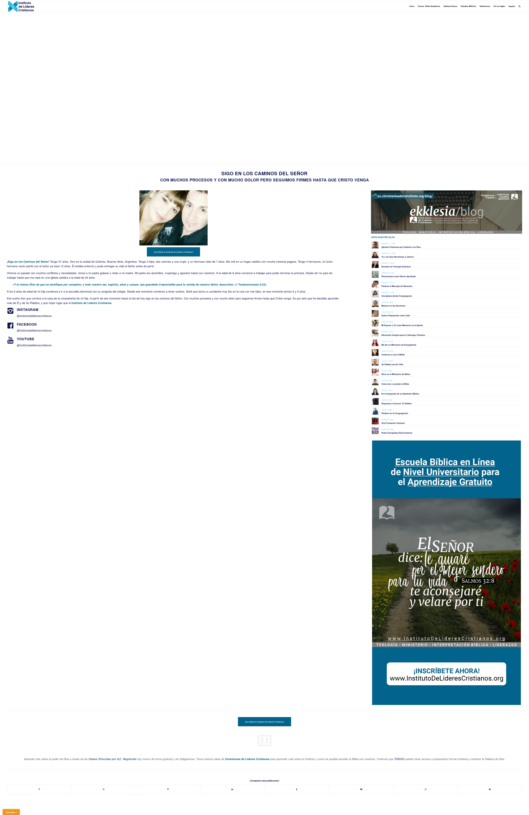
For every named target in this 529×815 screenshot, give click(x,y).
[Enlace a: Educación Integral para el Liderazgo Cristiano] (375, 333)
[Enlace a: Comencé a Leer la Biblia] (375, 352)
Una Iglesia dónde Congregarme (396, 295)
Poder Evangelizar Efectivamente (396, 432)
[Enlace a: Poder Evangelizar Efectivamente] (375, 430)
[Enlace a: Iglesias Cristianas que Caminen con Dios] (375, 245)
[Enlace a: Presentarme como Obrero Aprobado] (375, 274)
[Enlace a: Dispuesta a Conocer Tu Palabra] (375, 401)
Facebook (27, 324)
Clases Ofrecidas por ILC (104, 759)
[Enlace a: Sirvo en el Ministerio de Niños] (375, 372)
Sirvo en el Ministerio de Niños (395, 374)
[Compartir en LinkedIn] (232, 789)
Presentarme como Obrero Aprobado (398, 276)
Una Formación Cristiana (393, 423)
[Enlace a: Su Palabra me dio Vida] (375, 362)
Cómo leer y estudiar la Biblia (395, 384)
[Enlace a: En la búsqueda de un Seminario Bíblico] (375, 391)
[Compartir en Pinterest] (168, 789)
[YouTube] (10, 340)
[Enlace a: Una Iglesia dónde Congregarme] (375, 293)
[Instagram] (10, 310)
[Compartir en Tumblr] (297, 789)
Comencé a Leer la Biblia (393, 354)
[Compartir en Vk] (361, 789)
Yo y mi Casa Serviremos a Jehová (397, 256)
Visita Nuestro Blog (383, 237)
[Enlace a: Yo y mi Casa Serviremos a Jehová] (375, 254)
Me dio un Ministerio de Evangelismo (398, 344)
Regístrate (129, 759)
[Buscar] (519, 6)
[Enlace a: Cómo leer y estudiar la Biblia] (375, 382)
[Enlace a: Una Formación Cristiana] (375, 421)
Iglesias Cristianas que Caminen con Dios (401, 247)
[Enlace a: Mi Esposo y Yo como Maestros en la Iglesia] (375, 323)
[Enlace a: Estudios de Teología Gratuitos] (375, 264)
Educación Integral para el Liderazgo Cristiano (403, 335)
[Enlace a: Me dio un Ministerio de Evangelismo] (375, 342)
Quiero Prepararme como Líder (395, 315)
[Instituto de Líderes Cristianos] (21, 6)
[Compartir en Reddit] (425, 789)
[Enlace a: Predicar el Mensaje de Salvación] (375, 284)
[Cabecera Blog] (446, 212)
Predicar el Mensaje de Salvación (396, 286)
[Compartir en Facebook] (39, 789)
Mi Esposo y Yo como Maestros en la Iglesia (402, 325)
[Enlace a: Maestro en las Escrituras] (375, 303)
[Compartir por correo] (490, 789)
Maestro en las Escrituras (393, 305)
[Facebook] (10, 325)
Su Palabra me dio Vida (392, 364)
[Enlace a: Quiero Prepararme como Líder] (375, 313)
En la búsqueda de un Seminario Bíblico (400, 393)
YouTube (25, 338)
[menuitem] (412, 6)
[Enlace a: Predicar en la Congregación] (375, 411)
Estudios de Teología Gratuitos (396, 266)
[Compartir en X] (103, 789)
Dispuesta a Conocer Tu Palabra (396, 403)
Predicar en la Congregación (394, 413)
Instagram (27, 309)
